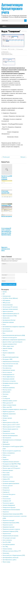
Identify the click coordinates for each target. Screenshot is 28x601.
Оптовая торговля (7, 418)
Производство (6, 444)
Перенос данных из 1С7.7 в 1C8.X (11, 426)
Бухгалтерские (6, 328)
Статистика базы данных (9, 494)
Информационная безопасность (11, 361)
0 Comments (20, 49)
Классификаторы (7, 368)
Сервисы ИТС (6, 479)
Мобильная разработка (9, 387)
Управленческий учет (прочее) (10, 535)
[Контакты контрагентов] (14, 211)
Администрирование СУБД (9, 315)
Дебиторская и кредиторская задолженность (14, 339)
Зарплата (5, 350)
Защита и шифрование (8, 352)
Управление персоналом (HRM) (11, 522)
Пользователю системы (9, 433)
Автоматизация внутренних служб (5, 191)
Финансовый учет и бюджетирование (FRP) (6, 54)
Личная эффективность (9, 376)
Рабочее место (6, 455)
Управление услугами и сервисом (11, 529)
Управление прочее (8, 524)
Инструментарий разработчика (10, 357)
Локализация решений (8, 379)
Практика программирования (10, 435)
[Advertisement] (14, 583)
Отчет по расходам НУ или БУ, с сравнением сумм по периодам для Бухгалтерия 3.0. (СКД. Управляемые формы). (6, 231)
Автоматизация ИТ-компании (10, 307)
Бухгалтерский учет (8, 331)
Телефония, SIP (7, 500)
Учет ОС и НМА (7, 542)
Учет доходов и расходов (9, 538)
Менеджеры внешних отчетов (10, 383)
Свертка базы (6, 474)
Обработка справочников (9, 413)
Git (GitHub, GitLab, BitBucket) (10, 298)
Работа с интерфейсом (9, 453)
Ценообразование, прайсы (9, 559)
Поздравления (6, 431)
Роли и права (6, 472)
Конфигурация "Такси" (6, 205)
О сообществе (6, 398)
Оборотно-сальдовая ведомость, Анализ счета (15, 409)
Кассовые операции (8, 365)
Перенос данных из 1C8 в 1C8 (10, 422)
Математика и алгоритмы (9, 381)
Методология (6, 385)
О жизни (5, 396)
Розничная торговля (8, 470)
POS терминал (6, 300)
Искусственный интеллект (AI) (10, 363)
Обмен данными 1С (8, 402)
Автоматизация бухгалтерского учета (12, 8)
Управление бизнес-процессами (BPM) (13, 514)
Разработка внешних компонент (11, 461)
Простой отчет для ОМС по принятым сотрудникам (6, 177)
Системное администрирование (11, 483)
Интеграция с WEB (7, 359)
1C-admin (5, 49)
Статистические (7, 498)
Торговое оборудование (9, 505)
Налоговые (5, 394)
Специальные (6, 490)
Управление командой (8, 520)
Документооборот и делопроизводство (12, 341)
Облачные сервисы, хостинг (10, 400)
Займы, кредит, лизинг (8, 346)
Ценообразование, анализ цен (10, 557)
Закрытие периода (7, 348)
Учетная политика (7, 548)
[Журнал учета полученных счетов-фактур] (14, 241)
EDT (4, 294)
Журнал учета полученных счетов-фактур (5, 248)
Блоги (4, 324)
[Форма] (9, 65)
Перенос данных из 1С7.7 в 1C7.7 (11, 424)
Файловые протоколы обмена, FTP (12, 551)
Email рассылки (6, 296)
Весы (4, 333)
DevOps (5, 291)
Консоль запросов (7, 372)
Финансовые (6, 553)
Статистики (5, 496)
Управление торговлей (8, 527)
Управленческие (7, 533)
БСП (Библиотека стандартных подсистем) (13, 326)
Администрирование (8, 311)
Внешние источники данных (10, 337)
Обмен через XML (7, 407)
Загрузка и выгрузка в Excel (9, 344)
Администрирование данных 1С (11, 313)
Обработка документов (8, 411)
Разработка (5, 459)
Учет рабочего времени (9, 544)
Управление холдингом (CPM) (10, 531)
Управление (5, 51)
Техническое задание (8, 503)
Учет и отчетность (7, 540)
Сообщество (6, 487)
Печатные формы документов (10, 429)
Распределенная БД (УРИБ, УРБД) (11, 463)
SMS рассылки (6, 302)
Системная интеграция (8, 481)
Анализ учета (6, 318)
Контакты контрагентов (6, 216)
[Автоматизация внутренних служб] (14, 185)
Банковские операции (8, 322)
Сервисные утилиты (8, 477)
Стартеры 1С (6, 492)
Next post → (24, 157)
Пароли (5, 420)
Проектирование (7, 437)
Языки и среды (6, 561)
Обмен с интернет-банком (9, 405)
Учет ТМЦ (5, 546)
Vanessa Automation (8, 304)
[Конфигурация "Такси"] (14, 199)
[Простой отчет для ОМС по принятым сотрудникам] (14, 169)
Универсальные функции (9, 507)
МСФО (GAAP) (6, 392)
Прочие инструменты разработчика (12, 450)
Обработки (5, 416)
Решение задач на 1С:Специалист (11, 468)
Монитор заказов (7, 389)
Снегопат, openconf (7, 485)
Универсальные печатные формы (11, 509)
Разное (4, 457)
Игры (4, 355)
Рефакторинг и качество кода (10, 466)
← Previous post (5, 157)
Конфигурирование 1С (8, 374)
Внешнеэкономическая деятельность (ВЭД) (14, 335)
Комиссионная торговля (9, 370)
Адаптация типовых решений (10, 309)
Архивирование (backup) (9, 320)
